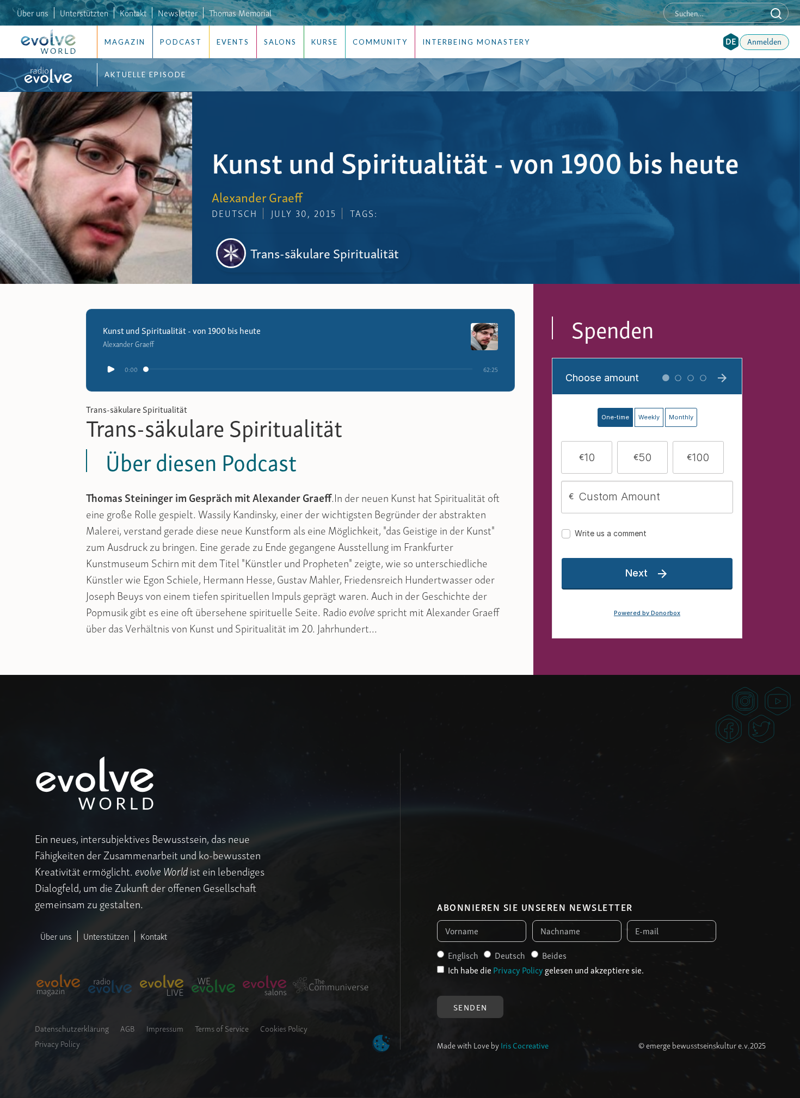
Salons (280, 42)
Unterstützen (106, 936)
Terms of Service (222, 1027)
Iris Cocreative (525, 1044)
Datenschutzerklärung (72, 1027)
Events (233, 42)
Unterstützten (84, 12)
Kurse (324, 42)
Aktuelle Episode (145, 74)
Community (380, 42)
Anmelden (764, 40)
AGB (127, 1027)
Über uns (32, 12)
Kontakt (133, 12)
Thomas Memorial (240, 12)
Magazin (124, 42)
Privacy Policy (57, 1043)
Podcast (181, 42)
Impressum (164, 1027)
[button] (731, 42)
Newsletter (178, 12)
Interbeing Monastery (476, 42)
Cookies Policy (283, 1027)
